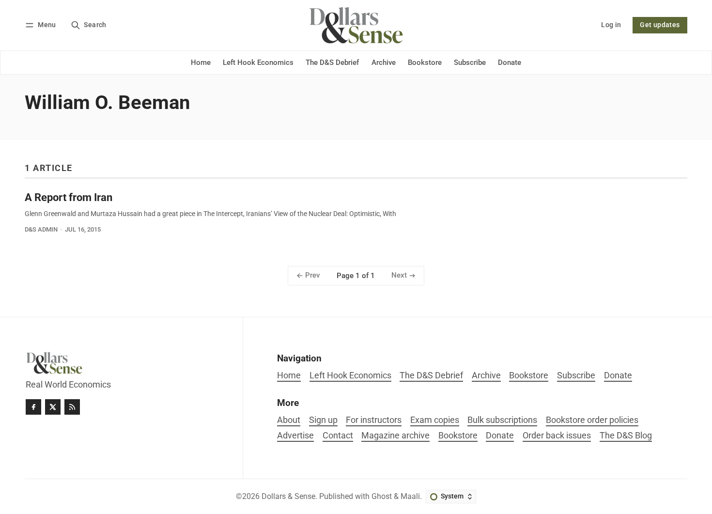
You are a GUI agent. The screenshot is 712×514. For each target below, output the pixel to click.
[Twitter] (53, 407)
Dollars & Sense (288, 496)
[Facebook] (33, 407)
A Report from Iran (68, 197)
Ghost (381, 496)
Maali (410, 496)
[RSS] (72, 407)
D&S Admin (41, 229)
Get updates (660, 25)
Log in (611, 25)
